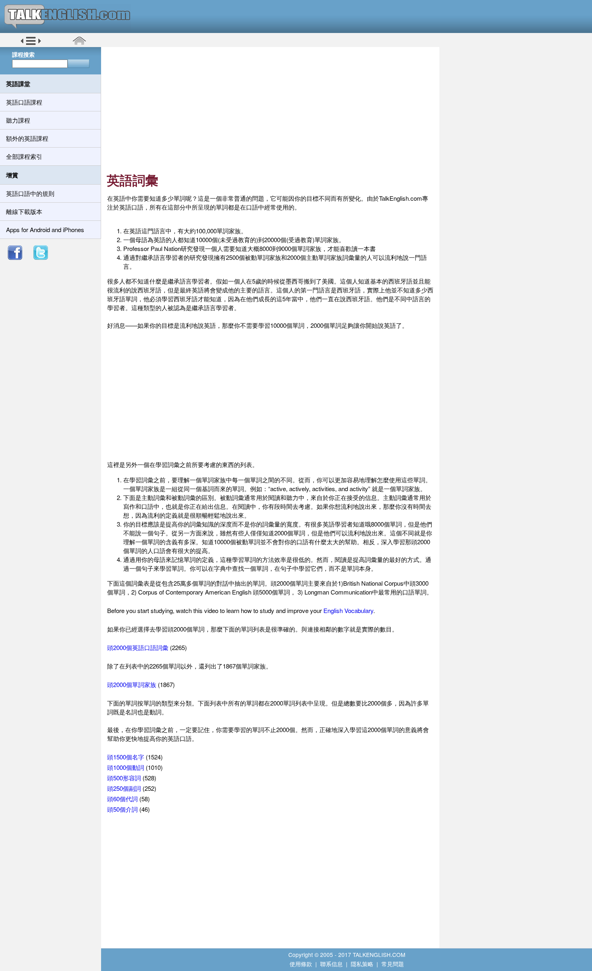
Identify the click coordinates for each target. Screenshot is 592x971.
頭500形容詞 (124, 778)
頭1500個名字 (125, 757)
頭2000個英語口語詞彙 (137, 647)
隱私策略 (362, 964)
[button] (30, 44)
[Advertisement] (273, 110)
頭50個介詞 (122, 809)
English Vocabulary (348, 610)
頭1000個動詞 (125, 767)
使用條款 (301, 964)
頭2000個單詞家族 (131, 684)
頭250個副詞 (124, 788)
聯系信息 (331, 964)
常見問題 (392, 964)
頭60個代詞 (122, 798)
